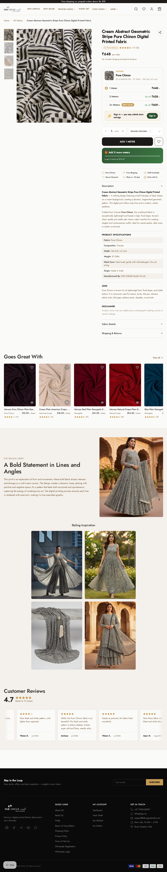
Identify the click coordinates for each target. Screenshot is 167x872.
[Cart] (159, 9)
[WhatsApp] (35, 828)
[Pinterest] (21, 828)
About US (59, 810)
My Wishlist (98, 820)
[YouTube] (28, 828)
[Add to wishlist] (159, 141)
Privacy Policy (61, 836)
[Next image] (86, 76)
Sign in (152, 115)
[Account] (151, 9)
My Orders (97, 825)
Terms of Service (62, 841)
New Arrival (33, 9)
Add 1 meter (127, 141)
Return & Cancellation (65, 825)
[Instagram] (7, 828)
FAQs (57, 820)
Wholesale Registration (65, 846)
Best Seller (49, 9)
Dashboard (97, 810)
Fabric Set (84, 9)
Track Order (98, 815)
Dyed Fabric (98, 9)
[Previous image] (22, 76)
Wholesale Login (62, 851)
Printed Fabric (65, 9)
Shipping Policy (62, 830)
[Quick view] (32, 402)
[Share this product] (160, 32)
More (113, 9)
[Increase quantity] (122, 131)
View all (156, 357)
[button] (150, 131)
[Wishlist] (143, 9)
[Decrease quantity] (105, 131)
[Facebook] (14, 828)
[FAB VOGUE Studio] (12, 9)
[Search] (136, 9)
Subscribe (154, 782)
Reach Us (59, 815)
